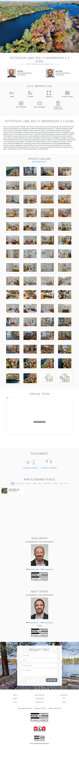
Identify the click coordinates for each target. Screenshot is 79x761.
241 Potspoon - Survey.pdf (30, 468)
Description (34, 2)
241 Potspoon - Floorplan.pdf (49, 468)
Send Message (51, 680)
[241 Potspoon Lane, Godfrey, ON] (12, 171)
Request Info (36, 5)
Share (45, 5)
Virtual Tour (52, 2)
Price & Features (22, 2)
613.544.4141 (49, 569)
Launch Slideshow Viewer (39, 161)
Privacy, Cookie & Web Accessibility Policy (39, 743)
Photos (43, 2)
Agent (66, 2)
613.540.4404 (34, 569)
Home (12, 2)
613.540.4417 (34, 623)
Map (60, 2)
